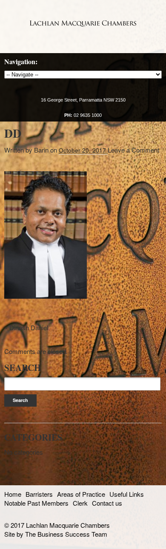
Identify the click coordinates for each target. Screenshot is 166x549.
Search (20, 400)
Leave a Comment (133, 149)
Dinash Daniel (28, 327)
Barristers (39, 494)
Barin (41, 149)
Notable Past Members (36, 502)
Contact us (107, 502)
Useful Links (126, 494)
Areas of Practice (81, 494)
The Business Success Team (66, 533)
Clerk (80, 502)
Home (12, 494)
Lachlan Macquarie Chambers (83, 23)
